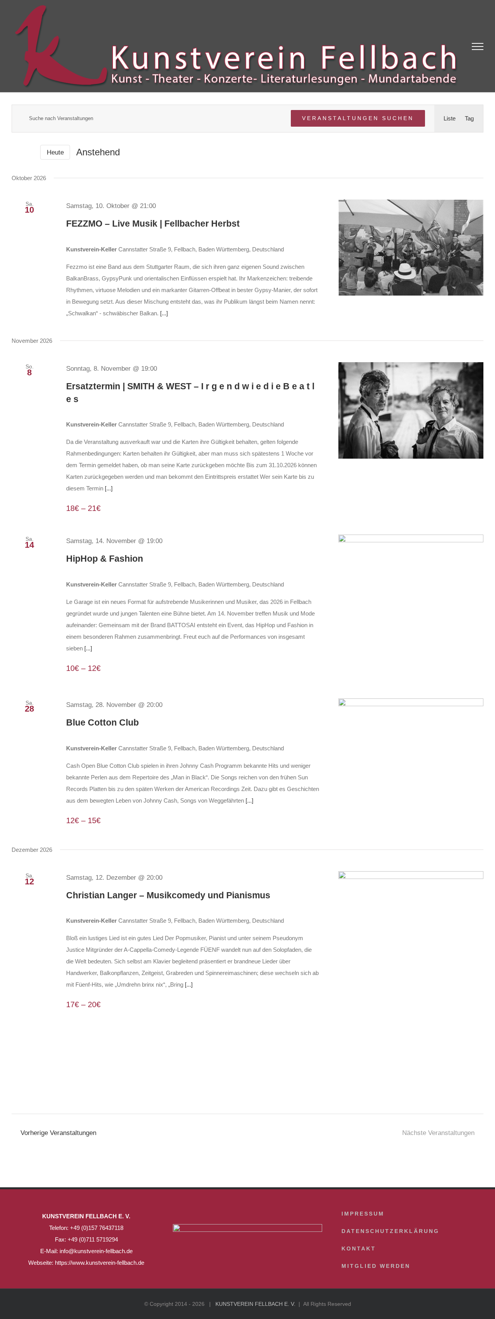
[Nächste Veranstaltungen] (29, 152)
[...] (164, 313)
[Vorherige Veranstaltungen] (16, 151)
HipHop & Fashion (104, 559)
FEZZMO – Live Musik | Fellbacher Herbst (153, 223)
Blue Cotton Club (102, 722)
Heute (55, 152)
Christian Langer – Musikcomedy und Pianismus (168, 895)
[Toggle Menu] (477, 46)
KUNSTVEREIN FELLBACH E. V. (255, 1304)
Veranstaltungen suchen (358, 118)
